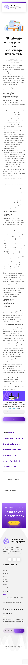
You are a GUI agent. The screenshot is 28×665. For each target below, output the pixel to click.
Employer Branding (13, 408)
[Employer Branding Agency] (12, 6)
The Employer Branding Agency (15, 60)
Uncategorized (15, 62)
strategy (7, 455)
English (8, 587)
